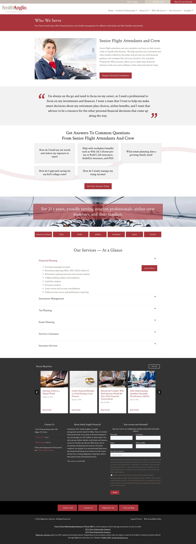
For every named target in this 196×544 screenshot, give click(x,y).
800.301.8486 (40, 442)
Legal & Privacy (136, 519)
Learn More (149, 268)
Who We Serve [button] (158, 10)
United (152, 234)
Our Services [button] (174, 10)
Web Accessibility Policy (152, 519)
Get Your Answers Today (98, 186)
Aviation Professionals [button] (125, 10)
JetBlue (98, 234)
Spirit (134, 234)
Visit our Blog (128, 508)
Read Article (47, 410)
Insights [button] (187, 10)
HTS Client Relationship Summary (98, 532)
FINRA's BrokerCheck (45, 450)
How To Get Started (183, 1)
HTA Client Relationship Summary (98, 529)
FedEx (79, 234)
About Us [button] (143, 10)
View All (154, 366)
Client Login (132, 1)
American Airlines (43, 234)
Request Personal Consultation (115, 75)
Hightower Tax (108, 508)
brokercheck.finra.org (120, 538)
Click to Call (68, 508)
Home (111, 10)
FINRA (104, 538)
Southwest (116, 234)
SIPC (109, 538)
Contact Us (88, 508)
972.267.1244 (158, 1)
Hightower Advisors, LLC (45, 535)
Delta (61, 234)
